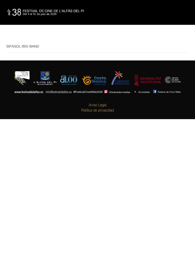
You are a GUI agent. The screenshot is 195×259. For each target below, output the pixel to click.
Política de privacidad (97, 110)
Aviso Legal (98, 105)
